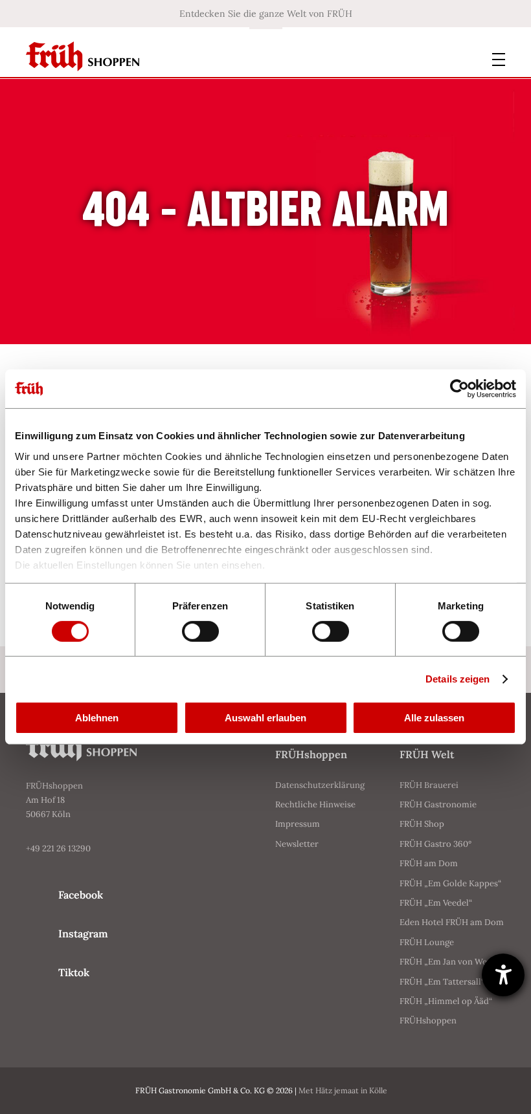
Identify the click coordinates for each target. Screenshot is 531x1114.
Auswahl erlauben (265, 717)
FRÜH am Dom (429, 863)
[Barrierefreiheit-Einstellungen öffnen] (503, 975)
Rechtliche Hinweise (315, 804)
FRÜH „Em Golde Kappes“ (450, 883)
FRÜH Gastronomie (438, 804)
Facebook (80, 894)
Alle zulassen (434, 717)
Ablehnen (97, 717)
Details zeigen (457, 678)
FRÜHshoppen (428, 1020)
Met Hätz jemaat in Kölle (343, 1091)
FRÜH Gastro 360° (435, 843)
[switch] (200, 631)
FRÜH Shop (422, 823)
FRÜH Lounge (427, 942)
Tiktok (73, 972)
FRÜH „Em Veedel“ (436, 902)
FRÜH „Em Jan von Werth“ (451, 961)
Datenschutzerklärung (320, 785)
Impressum (297, 823)
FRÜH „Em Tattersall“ (442, 981)
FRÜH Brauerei (429, 785)
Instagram (83, 933)
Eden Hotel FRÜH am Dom (452, 922)
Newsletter (297, 843)
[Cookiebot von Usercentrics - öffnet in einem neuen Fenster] (459, 389)
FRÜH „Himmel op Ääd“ (446, 1001)
